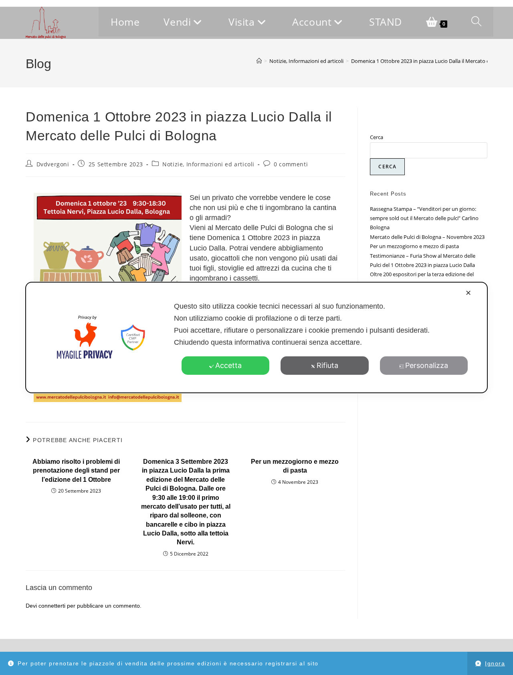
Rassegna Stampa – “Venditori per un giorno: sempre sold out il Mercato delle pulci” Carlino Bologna (424, 218)
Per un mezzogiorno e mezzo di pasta (295, 466)
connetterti (51, 605)
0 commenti (291, 164)
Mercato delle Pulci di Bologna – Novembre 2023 (427, 236)
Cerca (376, 137)
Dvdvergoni (52, 164)
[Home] (259, 61)
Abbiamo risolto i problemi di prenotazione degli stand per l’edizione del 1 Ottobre (76, 470)
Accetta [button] (228, 365)
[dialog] (256, 337)
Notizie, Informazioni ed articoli (208, 164)
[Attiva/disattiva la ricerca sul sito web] (476, 21)
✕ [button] (468, 293)
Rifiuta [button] (327, 365)
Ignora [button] (495, 663)
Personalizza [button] (426, 365)
